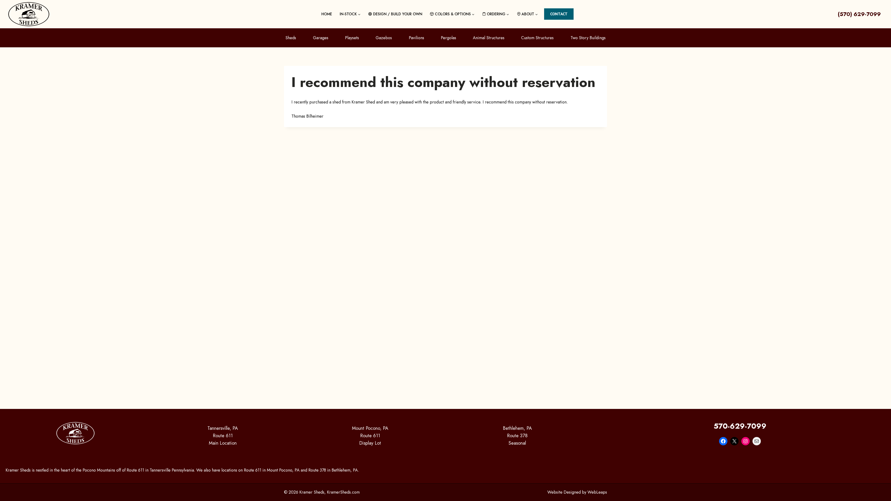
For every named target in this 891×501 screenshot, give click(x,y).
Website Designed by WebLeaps (577, 492)
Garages (320, 38)
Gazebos (384, 38)
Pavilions (416, 38)
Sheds (290, 38)
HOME (326, 14)
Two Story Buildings (588, 38)
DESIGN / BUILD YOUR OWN (397, 14)
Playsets (352, 38)
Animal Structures (488, 38)
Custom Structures (537, 38)
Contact (559, 13)
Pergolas (448, 38)
